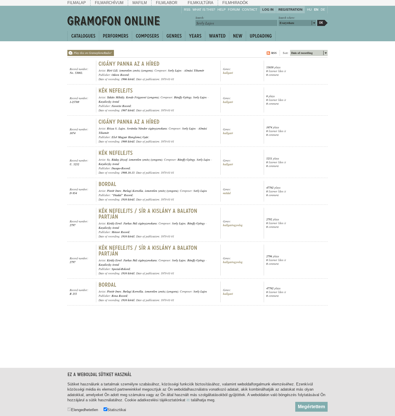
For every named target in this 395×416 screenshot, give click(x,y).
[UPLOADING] (261, 36)
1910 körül (127, 199)
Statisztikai (116, 410)
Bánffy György (182, 97)
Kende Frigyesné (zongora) (142, 97)
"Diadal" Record (122, 195)
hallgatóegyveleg (233, 225)
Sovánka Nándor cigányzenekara (147, 128)
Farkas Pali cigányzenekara (140, 223)
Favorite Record (121, 106)
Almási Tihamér (194, 70)
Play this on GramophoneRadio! (93, 53)
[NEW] (237, 36)
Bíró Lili (112, 70)
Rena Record (119, 296)
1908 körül (127, 141)
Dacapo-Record (121, 168)
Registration (290, 9)
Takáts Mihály (115, 97)
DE (323, 9)
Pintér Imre (114, 191)
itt (188, 400)
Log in (268, 9)
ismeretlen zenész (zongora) (136, 70)
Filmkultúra (200, 3)
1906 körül (127, 79)
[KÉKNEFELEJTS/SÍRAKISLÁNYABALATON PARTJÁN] (149, 214)
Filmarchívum (109, 3)
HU (309, 9)
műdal (227, 193)
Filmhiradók (235, 3)
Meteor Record (120, 232)
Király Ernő (114, 223)
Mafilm (139, 3)
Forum (234, 9)
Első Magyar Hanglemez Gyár (130, 137)
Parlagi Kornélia (133, 191)
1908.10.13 (127, 172)
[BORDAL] (108, 184)
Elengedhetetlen (84, 410)
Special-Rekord (121, 269)
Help (221, 9)
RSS (187, 9)
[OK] (322, 23)
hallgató (228, 73)
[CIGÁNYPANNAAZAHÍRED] (129, 64)
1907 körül (127, 110)
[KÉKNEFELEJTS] (116, 90)
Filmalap (76, 3)
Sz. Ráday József (117, 160)
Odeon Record (120, 75)
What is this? (204, 9)
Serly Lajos (175, 70)
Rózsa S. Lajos (116, 128)
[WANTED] (217, 36)
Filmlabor (166, 3)
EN (316, 9)
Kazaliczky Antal (109, 102)
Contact (249, 9)
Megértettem (311, 406)
